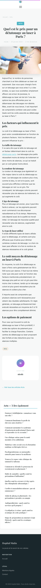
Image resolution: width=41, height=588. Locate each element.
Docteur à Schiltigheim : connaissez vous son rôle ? (20, 414)
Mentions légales (8, 570)
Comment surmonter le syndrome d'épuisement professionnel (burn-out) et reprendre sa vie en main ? (19, 430)
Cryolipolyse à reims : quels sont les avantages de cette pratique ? (19, 511)
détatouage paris (9, 154)
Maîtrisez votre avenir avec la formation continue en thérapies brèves (20, 446)
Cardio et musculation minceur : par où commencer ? (20, 489)
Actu (11, 17)
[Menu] (20, 7)
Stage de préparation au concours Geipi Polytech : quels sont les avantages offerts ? (20, 520)
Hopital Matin (9, 543)
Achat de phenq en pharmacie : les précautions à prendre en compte (18, 497)
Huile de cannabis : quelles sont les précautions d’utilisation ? (18, 475)
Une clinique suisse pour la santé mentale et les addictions (17, 438)
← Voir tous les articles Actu (13, 387)
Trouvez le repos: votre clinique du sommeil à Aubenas (18, 460)
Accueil (5, 17)
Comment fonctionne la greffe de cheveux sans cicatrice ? (17, 421)
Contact (5, 574)
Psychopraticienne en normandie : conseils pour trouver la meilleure (18, 453)
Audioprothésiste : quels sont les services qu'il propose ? (17, 504)
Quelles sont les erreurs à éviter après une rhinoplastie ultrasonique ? (19, 482)
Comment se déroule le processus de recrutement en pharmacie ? (19, 468)
